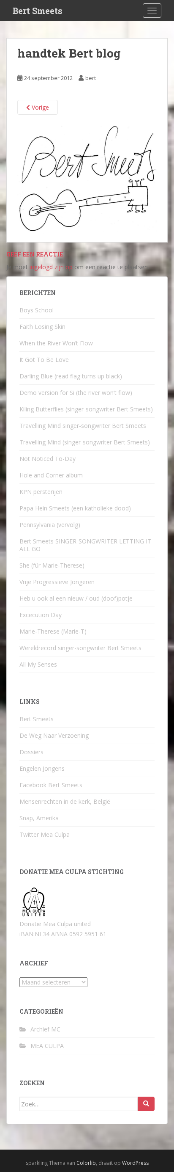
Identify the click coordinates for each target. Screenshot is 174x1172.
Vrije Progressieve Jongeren (57, 582)
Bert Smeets (38, 10)
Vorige (39, 107)
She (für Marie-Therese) (51, 565)
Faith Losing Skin (42, 327)
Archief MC (45, 1029)
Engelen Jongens (42, 768)
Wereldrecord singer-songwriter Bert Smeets (80, 648)
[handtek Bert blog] (87, 178)
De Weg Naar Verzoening (54, 735)
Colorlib (86, 1162)
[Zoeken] (146, 1104)
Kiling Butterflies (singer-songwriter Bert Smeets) (86, 409)
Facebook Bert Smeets (50, 785)
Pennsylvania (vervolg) (49, 525)
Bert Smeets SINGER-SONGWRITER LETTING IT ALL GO (85, 545)
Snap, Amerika (39, 818)
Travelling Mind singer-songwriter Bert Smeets (82, 426)
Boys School (36, 310)
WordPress (135, 1162)
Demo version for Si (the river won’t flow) (75, 393)
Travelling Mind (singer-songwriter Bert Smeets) (84, 442)
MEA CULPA (47, 1046)
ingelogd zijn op (51, 267)
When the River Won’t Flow (56, 343)
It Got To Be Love (44, 360)
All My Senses (38, 664)
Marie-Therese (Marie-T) (53, 631)
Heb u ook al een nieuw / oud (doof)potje (76, 598)
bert (90, 78)
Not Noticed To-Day (47, 459)
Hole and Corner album (51, 475)
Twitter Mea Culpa (44, 834)
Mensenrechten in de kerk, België (64, 801)
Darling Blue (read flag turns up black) (70, 376)
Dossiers (31, 752)
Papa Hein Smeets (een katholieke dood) (75, 508)
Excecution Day (40, 615)
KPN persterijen (41, 492)
